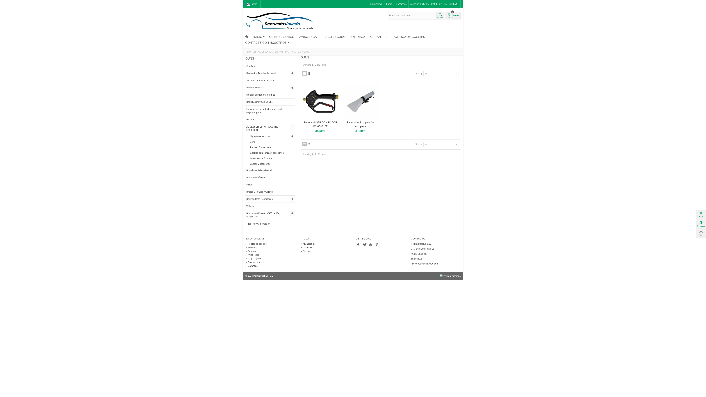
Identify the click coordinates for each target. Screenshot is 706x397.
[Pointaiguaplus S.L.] (279, 21)
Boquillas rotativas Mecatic (259, 170)
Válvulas (250, 206)
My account (307, 244)
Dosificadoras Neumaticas (259, 199)
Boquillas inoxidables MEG (259, 102)
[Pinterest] (377, 244)
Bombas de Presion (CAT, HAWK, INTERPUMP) (263, 215)
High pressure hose (260, 136)
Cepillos (250, 66)
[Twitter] (364, 244)
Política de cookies (409, 36)
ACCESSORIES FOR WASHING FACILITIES (279, 52)
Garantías (379, 36)
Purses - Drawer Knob (261, 147)
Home (248, 52)
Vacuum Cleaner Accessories (261, 80)
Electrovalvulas (254, 87)
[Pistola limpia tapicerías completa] (361, 101)
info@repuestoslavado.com (424, 263)
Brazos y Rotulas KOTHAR (259, 192)
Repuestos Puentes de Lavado (261, 73)
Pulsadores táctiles (255, 177)
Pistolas (250, 119)
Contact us (401, 4)
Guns (252, 142)
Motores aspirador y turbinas (260, 95)
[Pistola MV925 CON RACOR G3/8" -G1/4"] (320, 101)
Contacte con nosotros (266, 42)
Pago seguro (334, 36)
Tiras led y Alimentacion (258, 224)
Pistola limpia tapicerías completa (360, 124)
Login (389, 4)
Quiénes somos (281, 36)
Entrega (358, 36)
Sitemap (250, 247)
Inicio (257, 36)
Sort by (418, 73)
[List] (309, 73)
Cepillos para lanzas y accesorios (267, 153)
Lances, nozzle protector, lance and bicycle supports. (264, 111)
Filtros (249, 184)
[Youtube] (370, 244)
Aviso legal (308, 36)
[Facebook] (358, 244)
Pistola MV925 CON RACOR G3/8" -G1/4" (320, 124)
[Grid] (304, 73)
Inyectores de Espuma (261, 158)
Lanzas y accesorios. (260, 164)
